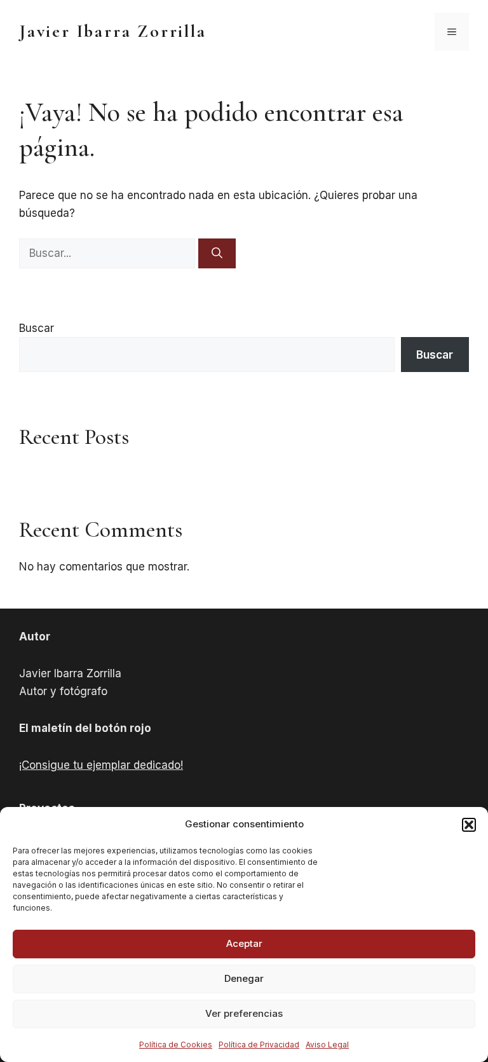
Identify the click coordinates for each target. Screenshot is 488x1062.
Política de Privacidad (259, 1044)
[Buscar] (217, 253)
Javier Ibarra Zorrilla (113, 31)
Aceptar (244, 943)
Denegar (244, 978)
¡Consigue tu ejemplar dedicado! (101, 765)
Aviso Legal (327, 1044)
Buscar (36, 328)
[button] (469, 824)
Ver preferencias (244, 1013)
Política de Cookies (175, 1044)
